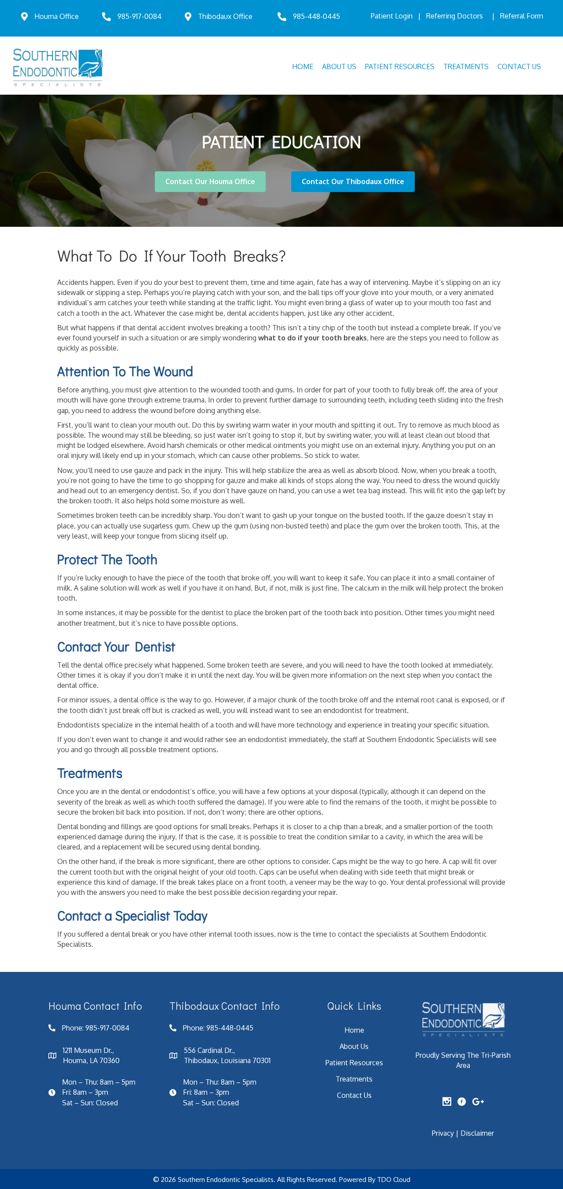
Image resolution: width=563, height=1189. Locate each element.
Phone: (73, 1027)
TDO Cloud (393, 1179)
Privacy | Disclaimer (463, 1133)
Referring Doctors (454, 15)
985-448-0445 (316, 16)
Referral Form (521, 15)
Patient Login (392, 15)
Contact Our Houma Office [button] (210, 181)
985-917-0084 (139, 16)
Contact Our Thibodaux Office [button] (353, 181)
